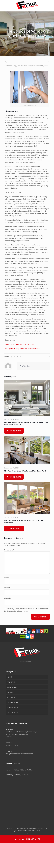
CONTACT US (12, 687)
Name (7, 577)
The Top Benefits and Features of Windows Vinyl (25, 471)
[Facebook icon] (27, 834)
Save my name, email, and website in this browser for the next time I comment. (26, 610)
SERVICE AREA (12, 707)
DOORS (10, 692)
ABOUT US (11, 682)
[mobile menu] (50, 5)
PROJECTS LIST (13, 702)
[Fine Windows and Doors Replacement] (27, 5)
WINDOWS (11, 697)
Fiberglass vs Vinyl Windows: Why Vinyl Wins (22, 348)
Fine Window (22, 66)
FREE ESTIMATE (12, 712)
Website (7, 598)
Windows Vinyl (11, 111)
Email (7, 588)
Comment (9, 550)
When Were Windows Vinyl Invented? (20, 344)
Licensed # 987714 (27, 662)
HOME (9, 677)
